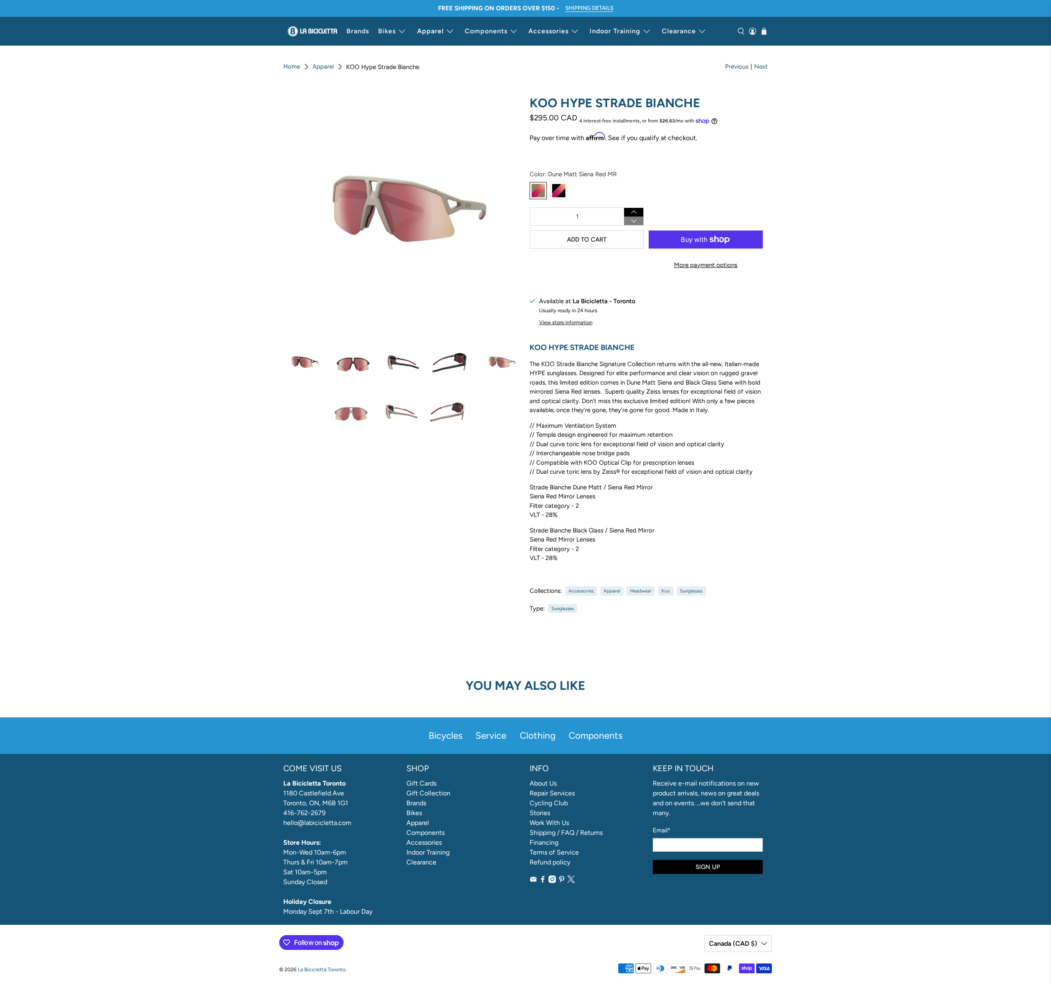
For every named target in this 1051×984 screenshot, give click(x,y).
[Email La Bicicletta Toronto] (533, 881)
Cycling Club (549, 803)
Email (661, 830)
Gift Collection (428, 793)
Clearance (679, 31)
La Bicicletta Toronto (321, 969)
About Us (543, 783)
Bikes (387, 31)
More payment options (705, 265)
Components (486, 31)
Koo (665, 591)
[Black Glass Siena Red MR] (558, 190)
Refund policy (550, 862)
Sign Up (707, 867)
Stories (540, 813)
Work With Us (549, 823)
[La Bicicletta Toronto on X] (571, 881)
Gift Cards (421, 783)
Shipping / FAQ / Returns (566, 833)
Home (291, 67)
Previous (736, 66)
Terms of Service (554, 852)
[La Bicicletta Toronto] (312, 31)
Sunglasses (691, 591)
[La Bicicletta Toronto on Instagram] (552, 881)
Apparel (430, 31)
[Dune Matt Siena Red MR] (538, 190)
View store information (565, 322)
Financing (544, 842)
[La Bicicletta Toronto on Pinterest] (561, 881)
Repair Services (552, 793)
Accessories (548, 31)
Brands (358, 31)
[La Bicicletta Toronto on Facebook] (542, 881)
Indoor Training (615, 31)
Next (761, 66)
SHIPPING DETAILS (589, 8)
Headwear (641, 591)
